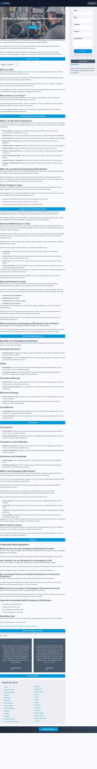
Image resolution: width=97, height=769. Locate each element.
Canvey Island (8, 705)
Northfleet (27, 626)
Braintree (37, 705)
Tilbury (2, 626)
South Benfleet (8, 703)
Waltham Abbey (39, 692)
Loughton (7, 716)
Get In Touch (83, 61)
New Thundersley (9, 708)
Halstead (37, 707)
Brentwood (7, 697)
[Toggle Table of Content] (16, 64)
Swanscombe (9, 626)
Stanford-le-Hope (9, 692)
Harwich (37, 721)
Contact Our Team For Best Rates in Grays (32, 209)
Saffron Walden (39, 713)
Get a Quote (32, 27)
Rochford (37, 686)
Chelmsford (38, 689)
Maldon (37, 700)
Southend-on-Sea (9, 719)
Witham (37, 702)
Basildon (6, 695)
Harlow (37, 697)
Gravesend (34, 626)
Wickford (6, 711)
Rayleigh (6, 713)
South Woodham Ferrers (11, 721)
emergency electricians (15, 46)
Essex (36, 694)
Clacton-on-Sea (39, 715)
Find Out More (32, 422)
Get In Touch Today (33, 59)
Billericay (7, 700)
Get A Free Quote (32, 676)
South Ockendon (18, 626)
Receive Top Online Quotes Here (32, 336)
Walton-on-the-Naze (40, 718)
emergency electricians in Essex (26, 72)
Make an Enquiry (48, 729)
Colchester (38, 710)
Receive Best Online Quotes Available (33, 116)
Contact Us (32, 540)
